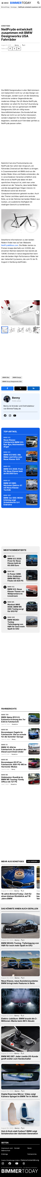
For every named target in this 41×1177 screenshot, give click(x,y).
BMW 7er (4, 715)
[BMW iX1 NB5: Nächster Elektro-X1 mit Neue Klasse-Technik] (31, 484)
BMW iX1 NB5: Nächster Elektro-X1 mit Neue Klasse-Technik (13, 486)
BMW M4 (4, 730)
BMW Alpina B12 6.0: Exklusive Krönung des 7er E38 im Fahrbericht (13, 719)
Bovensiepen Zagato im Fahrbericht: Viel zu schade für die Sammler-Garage (13, 734)
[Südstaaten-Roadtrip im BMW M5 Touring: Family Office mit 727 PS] (34, 779)
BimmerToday (5, 7)
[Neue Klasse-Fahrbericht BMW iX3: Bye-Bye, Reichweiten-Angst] (31, 441)
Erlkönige (4, 1154)
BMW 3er (7, 495)
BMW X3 (4, 745)
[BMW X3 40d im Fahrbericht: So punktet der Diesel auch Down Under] (34, 749)
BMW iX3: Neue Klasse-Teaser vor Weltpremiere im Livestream (16, 592)
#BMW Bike (5, 377)
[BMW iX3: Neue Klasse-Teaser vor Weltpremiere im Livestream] (31, 591)
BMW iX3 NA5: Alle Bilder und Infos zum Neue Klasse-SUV (13, 457)
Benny (17, 45)
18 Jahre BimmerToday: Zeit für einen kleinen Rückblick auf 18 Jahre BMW (16, 896)
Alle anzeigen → (33, 861)
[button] (37, 312)
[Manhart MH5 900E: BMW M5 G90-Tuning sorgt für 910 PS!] (31, 606)
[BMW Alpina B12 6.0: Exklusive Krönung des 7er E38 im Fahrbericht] (34, 719)
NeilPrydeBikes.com (9, 245)
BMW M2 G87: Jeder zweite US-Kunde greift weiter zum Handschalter (19, 1057)
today (20, 3)
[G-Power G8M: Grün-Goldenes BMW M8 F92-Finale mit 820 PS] (31, 575)
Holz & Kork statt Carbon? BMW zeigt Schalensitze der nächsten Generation (19, 1132)
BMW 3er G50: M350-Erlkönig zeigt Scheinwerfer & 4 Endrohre (14, 501)
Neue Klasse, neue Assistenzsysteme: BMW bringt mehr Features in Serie (19, 982)
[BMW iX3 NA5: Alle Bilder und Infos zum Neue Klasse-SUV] (31, 456)
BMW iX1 (7, 480)
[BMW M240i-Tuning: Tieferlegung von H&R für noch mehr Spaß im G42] (31, 621)
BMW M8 (11, 571)
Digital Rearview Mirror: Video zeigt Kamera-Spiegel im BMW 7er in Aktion (19, 1095)
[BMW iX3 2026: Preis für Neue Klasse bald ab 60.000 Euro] (31, 470)
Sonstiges (14, 7)
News (29, 1148)
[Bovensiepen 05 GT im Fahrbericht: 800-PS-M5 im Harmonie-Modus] (34, 764)
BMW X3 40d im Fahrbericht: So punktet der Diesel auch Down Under (13, 749)
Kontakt (17, 1148)
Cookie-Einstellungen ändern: (10, 1160)
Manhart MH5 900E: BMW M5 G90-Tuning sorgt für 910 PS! (16, 607)
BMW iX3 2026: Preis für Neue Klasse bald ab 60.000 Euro (13, 471)
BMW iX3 (7, 437)
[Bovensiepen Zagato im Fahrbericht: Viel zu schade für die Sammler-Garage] (34, 734)
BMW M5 (11, 602)
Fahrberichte (32, 1154)
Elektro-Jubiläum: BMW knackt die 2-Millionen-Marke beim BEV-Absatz (19, 1019)
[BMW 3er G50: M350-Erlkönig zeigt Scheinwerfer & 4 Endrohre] (31, 499)
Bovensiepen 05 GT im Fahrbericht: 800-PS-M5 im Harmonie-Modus (14, 764)
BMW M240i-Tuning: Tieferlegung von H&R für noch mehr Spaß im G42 (16, 624)
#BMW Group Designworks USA (12, 381)
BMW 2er (11, 617)
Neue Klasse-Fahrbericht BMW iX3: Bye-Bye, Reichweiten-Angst (14, 443)
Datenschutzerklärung (30, 1160)
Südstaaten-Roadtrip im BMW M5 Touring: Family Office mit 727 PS (12, 779)
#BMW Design (17, 377)
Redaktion (15, 724)
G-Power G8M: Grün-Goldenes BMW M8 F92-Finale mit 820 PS (15, 577)
